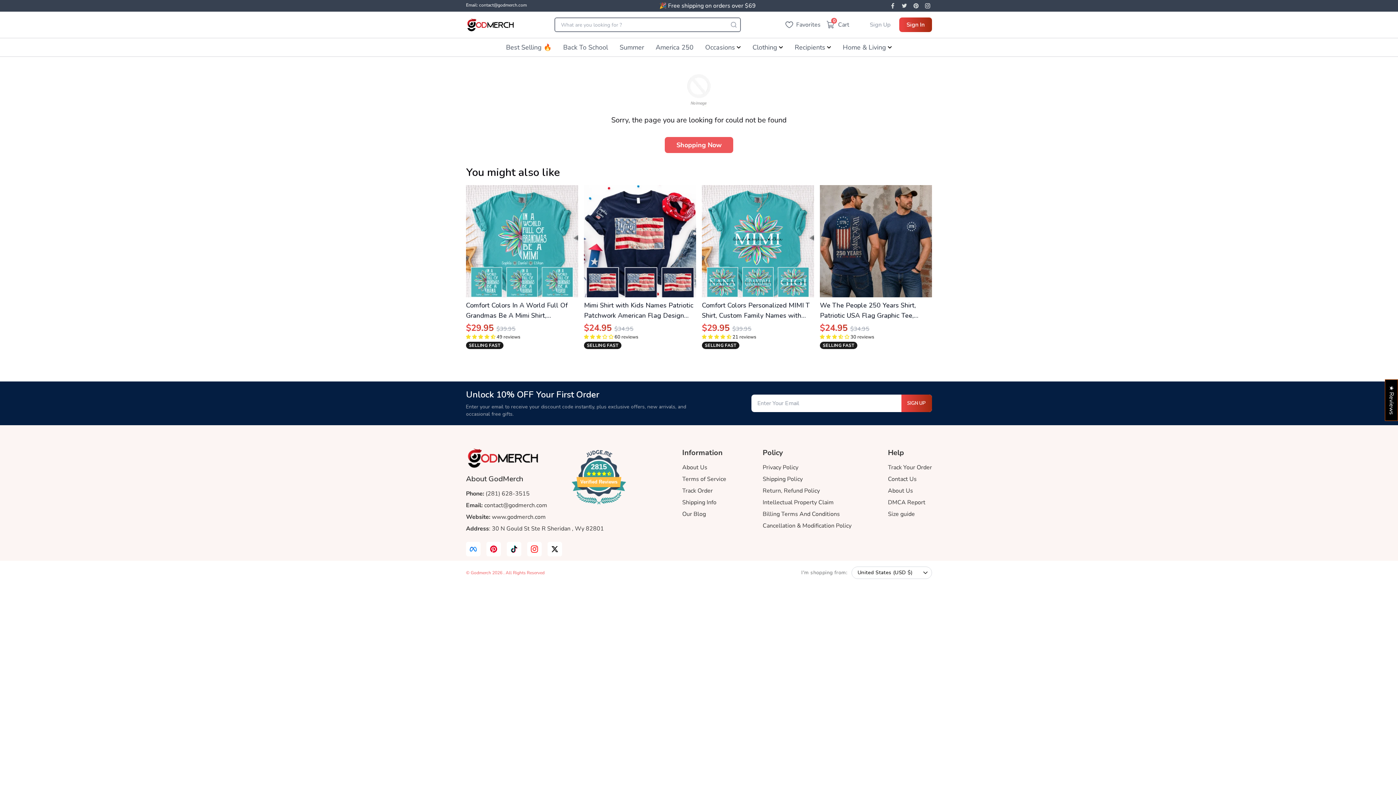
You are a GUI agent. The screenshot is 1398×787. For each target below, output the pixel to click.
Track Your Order (910, 467)
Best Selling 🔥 (529, 47)
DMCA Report (906, 502)
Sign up (916, 403)
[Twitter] (904, 5)
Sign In (916, 25)
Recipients (810, 47)
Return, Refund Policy (791, 491)
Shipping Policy (783, 479)
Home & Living (864, 47)
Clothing (765, 47)
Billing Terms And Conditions (801, 514)
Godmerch (481, 573)
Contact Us (902, 479)
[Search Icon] (733, 24)
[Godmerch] (491, 24)
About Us (694, 467)
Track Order (697, 491)
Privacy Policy (780, 467)
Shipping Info (699, 502)
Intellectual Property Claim (798, 502)
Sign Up (880, 25)
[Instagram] (927, 5)
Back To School (585, 47)
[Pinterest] (916, 5)
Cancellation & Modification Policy (807, 526)
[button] (480, 337)
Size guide (901, 514)
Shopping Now (699, 145)
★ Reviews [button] (1391, 400)
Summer (632, 47)
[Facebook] (892, 5)
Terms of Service (704, 479)
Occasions (720, 47)
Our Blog (694, 514)
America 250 (675, 47)
